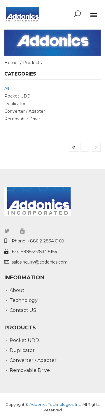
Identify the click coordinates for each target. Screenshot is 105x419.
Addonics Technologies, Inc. (56, 404)
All (6, 88)
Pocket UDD (17, 96)
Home (11, 62)
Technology (24, 300)
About (17, 290)
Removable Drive (22, 119)
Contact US (23, 310)
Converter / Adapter (24, 111)
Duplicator (14, 103)
